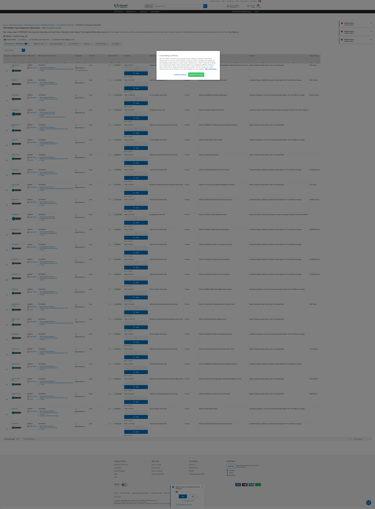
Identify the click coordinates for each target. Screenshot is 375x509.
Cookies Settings (180, 74)
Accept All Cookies (196, 74)
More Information (211, 69)
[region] (188, 65)
